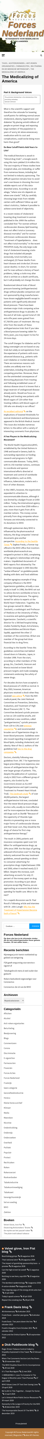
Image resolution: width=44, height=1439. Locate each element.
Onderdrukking (10, 1127)
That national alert (10, 1259)
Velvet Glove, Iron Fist (13, 1224)
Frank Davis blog (16, 1307)
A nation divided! (9, 1286)
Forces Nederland (23, 29)
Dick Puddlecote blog (20, 1344)
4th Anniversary (8, 1311)
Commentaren (10, 1043)
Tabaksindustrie (11, 1182)
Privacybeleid (21, 1423)
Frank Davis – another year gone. (15, 1315)
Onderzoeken (10, 1137)
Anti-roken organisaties (14, 1023)
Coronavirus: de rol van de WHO (17, 987)
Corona (7, 1048)
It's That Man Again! (10, 1371)
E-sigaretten (9, 1058)
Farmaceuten (10, 1063)
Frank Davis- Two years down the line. (17, 1321)
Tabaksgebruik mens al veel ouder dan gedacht (21, 972)
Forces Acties (9, 1073)
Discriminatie (9, 1053)
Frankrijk (8, 1083)
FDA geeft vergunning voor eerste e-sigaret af (19, 964)
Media (6, 1112)
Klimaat (7, 1107)
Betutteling (9, 1028)
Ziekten (7, 1212)
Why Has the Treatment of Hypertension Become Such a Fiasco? (20, 910)
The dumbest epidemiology (13, 1282)
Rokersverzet (10, 1172)
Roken (6, 1167)
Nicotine (7, 1122)
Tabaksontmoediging (13, 1187)
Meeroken (8, 1117)
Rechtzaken (9, 1162)
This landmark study (19, 793)
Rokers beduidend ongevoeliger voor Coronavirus (20, 980)
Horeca (7, 1098)
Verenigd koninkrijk (12, 1197)
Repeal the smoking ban (12, 1300)
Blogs (6, 1038)
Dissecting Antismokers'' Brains (17, 1227)
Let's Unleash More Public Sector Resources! (20, 1397)
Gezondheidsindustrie (13, 1093)
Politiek (7, 1147)
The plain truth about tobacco (16, 1233)
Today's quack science (11, 1296)
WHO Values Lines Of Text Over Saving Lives (20, 1384)
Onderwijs (8, 1132)
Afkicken (7, 1013)
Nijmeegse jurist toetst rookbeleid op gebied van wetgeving (20, 956)
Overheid (8, 1142)
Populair (7, 1152)
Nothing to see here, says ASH (14, 1276)
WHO (6, 1207)
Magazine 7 (18, 1435)
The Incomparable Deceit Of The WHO (18, 1410)
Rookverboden (10, 1177)
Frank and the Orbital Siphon (14, 1334)
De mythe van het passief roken (17, 1230)
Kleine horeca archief (13, 1103)
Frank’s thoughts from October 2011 (17, 1328)
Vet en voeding (10, 1202)
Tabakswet (8, 1192)
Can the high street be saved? (14, 1269)
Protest (7, 1157)
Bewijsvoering (10, 1033)
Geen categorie (10, 1088)
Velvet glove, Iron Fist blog (18, 1250)
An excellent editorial (13, 411)
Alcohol (7, 1018)
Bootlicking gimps (9, 1256)
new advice (17, 695)
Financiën (8, 1068)
